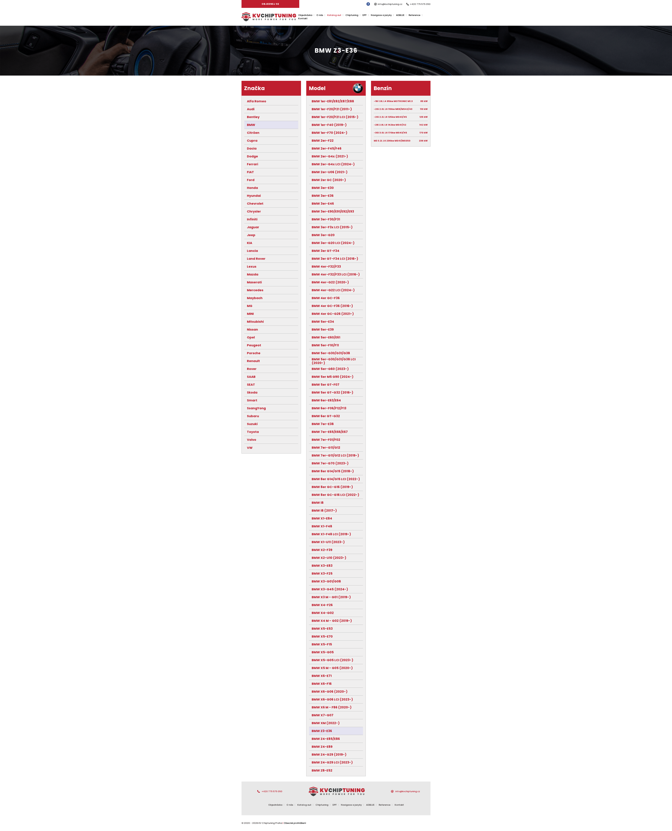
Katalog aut (334, 15)
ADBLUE (400, 15)
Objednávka (305, 15)
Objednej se (270, 4)
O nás (319, 15)
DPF (364, 15)
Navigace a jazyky (381, 15)
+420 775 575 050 (420, 4)
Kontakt (302, 18)
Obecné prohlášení (295, 823)
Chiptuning (351, 15)
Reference (414, 15)
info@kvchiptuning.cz (390, 4)
